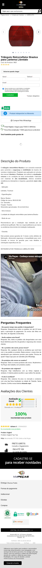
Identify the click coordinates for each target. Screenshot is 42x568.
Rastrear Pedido (12, 483)
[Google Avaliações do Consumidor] (20, 522)
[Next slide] (38, 32)
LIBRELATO (30, 15)
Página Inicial (5, 15)
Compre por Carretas (18, 15)
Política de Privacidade (16, 558)
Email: (5, 82)
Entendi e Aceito (13, 563)
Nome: (5, 76)
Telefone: (30, 76)
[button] (13, 52)
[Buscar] (39, 11)
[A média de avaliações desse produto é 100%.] (5, 64)
